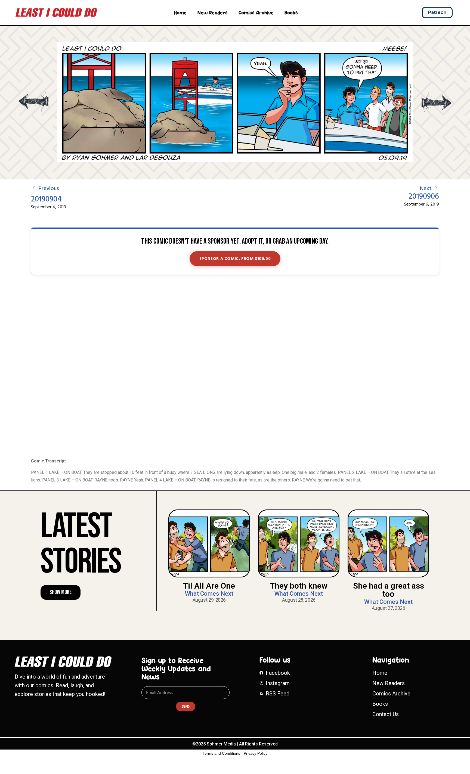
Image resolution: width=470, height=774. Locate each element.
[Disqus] (235, 367)
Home (180, 12)
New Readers (212, 12)
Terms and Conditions (221, 753)
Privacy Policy (255, 753)
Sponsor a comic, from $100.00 (235, 259)
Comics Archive (256, 12)
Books (291, 12)
